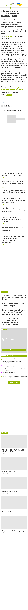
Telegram (9, 95)
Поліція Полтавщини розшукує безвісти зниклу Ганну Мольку (12, 174)
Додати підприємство (14, 382)
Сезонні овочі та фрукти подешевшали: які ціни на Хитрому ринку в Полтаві (13, 210)
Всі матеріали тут (14, 349)
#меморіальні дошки (5, 102)
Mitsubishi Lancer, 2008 (9, 491)
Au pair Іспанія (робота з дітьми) (13, 531)
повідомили (9, 36)
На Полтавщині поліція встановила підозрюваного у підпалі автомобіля (14, 192)
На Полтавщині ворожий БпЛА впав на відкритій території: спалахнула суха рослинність (13, 312)
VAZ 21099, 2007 (7, 511)
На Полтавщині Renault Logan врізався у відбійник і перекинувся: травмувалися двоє (13, 200)
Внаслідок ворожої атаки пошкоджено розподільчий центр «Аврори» (13, 219)
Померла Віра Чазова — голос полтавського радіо (13, 305)
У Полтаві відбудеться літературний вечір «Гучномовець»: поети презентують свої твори (10, 321)
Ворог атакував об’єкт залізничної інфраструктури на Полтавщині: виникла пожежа (13, 183)
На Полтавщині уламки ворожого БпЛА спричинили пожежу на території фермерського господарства (13, 239)
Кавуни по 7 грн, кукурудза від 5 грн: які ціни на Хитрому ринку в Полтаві (14, 297)
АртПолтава (8, 339)
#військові (12, 102)
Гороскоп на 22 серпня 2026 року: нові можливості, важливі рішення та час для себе (14, 229)
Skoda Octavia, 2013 (8, 471)
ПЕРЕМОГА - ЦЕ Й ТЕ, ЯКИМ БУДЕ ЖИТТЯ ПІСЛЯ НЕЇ (13, 451)
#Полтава (17, 102)
